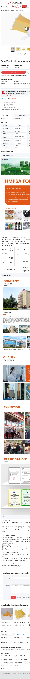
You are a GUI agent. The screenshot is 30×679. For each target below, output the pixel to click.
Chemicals (7, 10)
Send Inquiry (14, 72)
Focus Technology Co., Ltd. (18, 673)
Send (13, 597)
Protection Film (4, 640)
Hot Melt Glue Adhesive (7, 662)
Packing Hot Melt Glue (20, 662)
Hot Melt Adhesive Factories (22, 655)
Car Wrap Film (4, 642)
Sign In (3, 109)
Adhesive (12, 10)
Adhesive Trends (6, 666)
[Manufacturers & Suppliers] (15, 2)
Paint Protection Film (18, 642)
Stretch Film (16, 640)
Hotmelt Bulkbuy (16, 666)
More (2, 668)
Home (2, 10)
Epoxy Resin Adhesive (20, 10)
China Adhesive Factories (8, 655)
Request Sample (23, 75)
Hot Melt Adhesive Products (21, 659)
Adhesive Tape (4, 637)
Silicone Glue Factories (7, 659)
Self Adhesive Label (18, 637)
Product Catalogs (21, 634)
